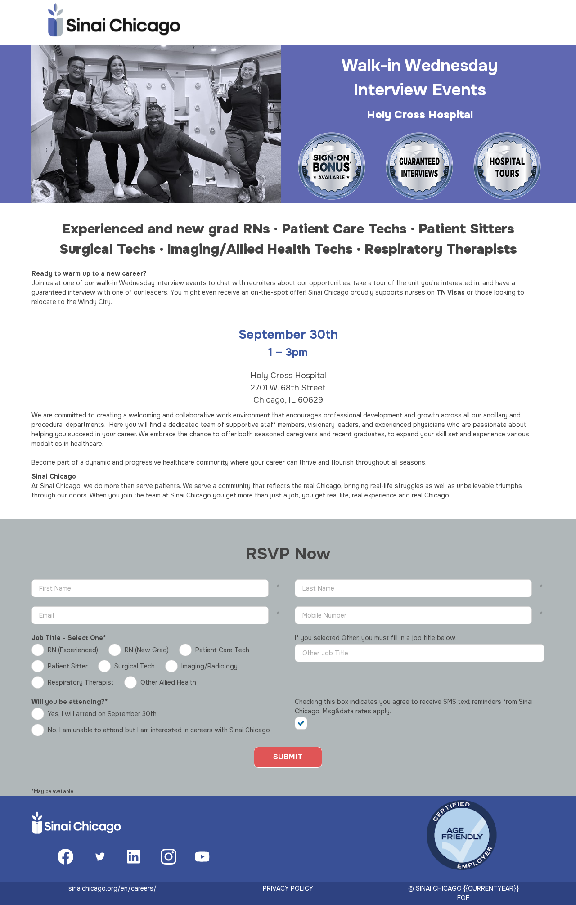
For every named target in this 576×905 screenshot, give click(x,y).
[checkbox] (305, 723)
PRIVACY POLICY (288, 888)
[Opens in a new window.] (65, 862)
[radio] (67, 650)
